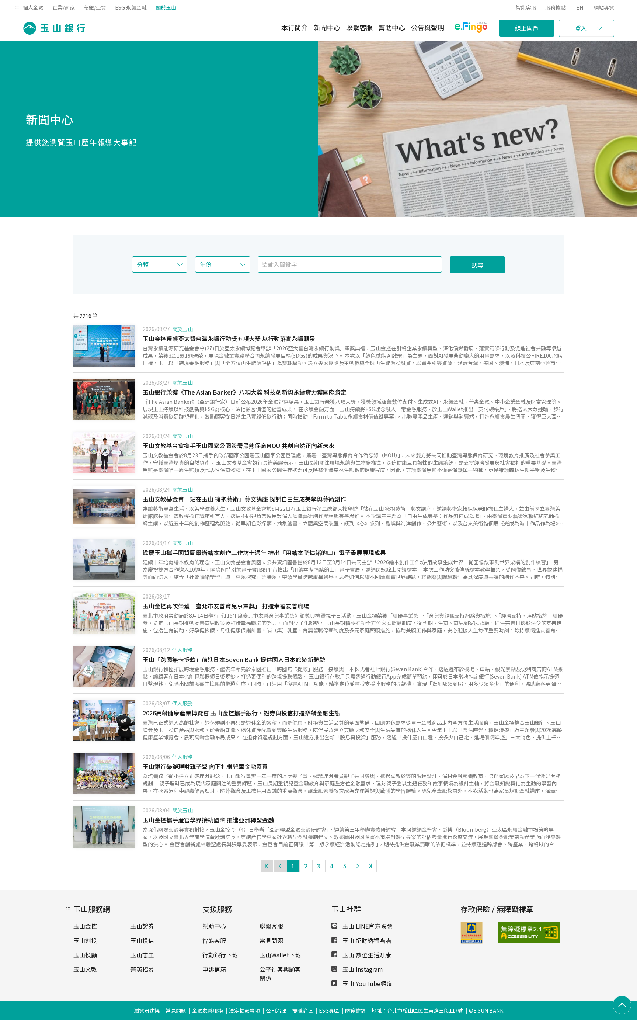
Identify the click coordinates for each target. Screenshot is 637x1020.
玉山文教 (85, 969)
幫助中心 (392, 27)
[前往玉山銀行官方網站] (52, 28)
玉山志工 (142, 954)
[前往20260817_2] (104, 559)
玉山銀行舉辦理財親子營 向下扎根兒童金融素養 (205, 766)
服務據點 (555, 7)
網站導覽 (604, 7)
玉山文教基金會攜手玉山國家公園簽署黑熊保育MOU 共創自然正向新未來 (239, 445)
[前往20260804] (104, 827)
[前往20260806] (104, 773)
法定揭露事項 (244, 1010)
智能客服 (526, 7)
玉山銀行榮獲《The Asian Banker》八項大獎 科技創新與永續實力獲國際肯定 (245, 392)
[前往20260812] (104, 666)
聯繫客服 (359, 27)
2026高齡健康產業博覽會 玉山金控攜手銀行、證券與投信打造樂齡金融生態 (241, 712)
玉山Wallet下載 (280, 954)
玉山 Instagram (362, 969)
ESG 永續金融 (131, 7)
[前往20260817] (104, 613)
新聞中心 (327, 27)
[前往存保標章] (471, 941)
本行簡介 (294, 27)
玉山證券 (142, 926)
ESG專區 (329, 1010)
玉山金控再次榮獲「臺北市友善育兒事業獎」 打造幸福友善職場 (226, 605)
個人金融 (33, 7)
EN (579, 7)
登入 (581, 28)
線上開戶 (527, 28)
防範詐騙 (355, 1010)
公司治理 (276, 1010)
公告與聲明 (427, 27)
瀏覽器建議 (147, 1010)
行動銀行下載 (220, 954)
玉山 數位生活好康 (366, 954)
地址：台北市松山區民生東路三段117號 (417, 1010)
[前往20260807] (104, 720)
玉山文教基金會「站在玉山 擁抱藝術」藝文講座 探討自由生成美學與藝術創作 (244, 499)
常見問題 (271, 940)
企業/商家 (63, 7)
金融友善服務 (207, 1010)
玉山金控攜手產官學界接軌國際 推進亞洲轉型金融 (208, 819)
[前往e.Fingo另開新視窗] (471, 29)
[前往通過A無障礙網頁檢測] (511, 933)
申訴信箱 (214, 969)
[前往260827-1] (104, 346)
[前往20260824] (104, 506)
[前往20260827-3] (104, 399)
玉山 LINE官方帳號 (366, 926)
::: (17, 6)
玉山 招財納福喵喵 (366, 940)
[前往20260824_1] (104, 452)
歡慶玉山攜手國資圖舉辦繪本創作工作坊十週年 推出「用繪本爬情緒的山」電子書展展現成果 (264, 552)
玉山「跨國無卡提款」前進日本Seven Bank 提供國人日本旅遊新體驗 (234, 659)
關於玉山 (166, 7)
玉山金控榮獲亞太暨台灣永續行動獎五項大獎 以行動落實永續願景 (229, 338)
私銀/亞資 (95, 7)
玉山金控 (85, 926)
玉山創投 (85, 940)
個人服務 (182, 649)
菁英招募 (142, 969)
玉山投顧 (85, 954)
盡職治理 (302, 1010)
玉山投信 (142, 940)
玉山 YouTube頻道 (366, 983)
